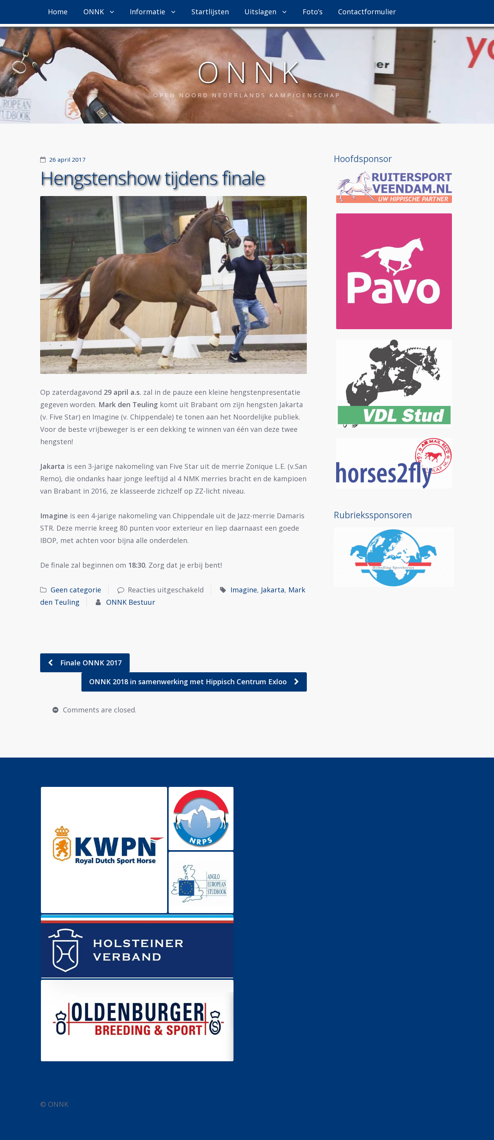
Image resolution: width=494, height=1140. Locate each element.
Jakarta (272, 589)
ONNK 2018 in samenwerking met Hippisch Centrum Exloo (189, 681)
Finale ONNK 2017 (90, 662)
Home (58, 11)
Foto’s (313, 11)
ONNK (93, 11)
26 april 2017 (67, 159)
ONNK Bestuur (130, 602)
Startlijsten (210, 11)
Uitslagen (260, 11)
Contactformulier (367, 11)
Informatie (147, 11)
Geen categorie (76, 589)
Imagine (243, 589)
